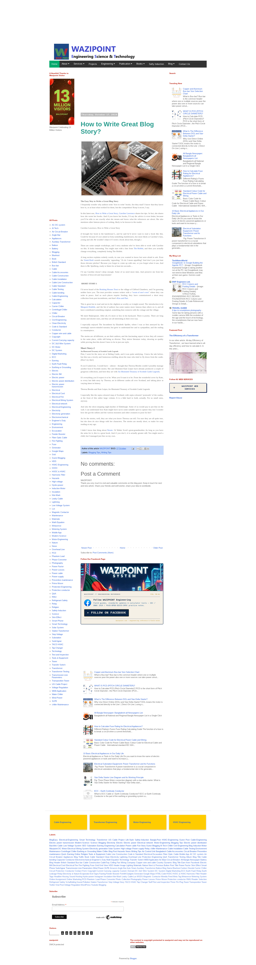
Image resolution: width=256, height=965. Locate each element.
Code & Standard (59, 326)
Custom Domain (127, 871)
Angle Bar (56, 235)
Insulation (56, 492)
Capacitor (56, 303)
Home (54, 64)
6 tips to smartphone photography (187, 310)
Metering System (59, 529)
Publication (125, 64)
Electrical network (59, 403)
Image (123, 865)
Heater (117, 865)
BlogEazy (53, 840)
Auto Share (131, 868)
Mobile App (56, 532)
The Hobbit (138, 248)
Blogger (133, 958)
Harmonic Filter (58, 475)
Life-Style (130, 840)
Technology (57, 651)
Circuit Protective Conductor (61, 871)
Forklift (123, 874)
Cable (54, 269)
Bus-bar (55, 265)
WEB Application (59, 691)
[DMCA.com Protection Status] (138, 948)
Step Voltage (57, 634)
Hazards (55, 478)
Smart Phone (57, 621)
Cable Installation (59, 279)
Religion (55, 607)
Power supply (58, 576)
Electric (55, 371)
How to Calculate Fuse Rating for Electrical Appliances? (118, 726)
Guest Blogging (58, 458)
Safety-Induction (59, 610)
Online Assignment (57, 879)
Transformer (57, 668)
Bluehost (55, 255)
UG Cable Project (59, 684)
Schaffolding (71, 882)
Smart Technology (60, 624)
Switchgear (57, 641)
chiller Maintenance (60, 704)
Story (122, 882)
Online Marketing (74, 879)
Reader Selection (199, 879)
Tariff (150, 882)
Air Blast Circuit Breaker (169, 860)
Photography (57, 563)
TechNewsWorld (179, 260)
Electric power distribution (63, 381)
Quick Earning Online (70, 854)
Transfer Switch (58, 665)
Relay (54, 604)
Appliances (56, 238)
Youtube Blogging (98, 885)
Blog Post (113, 851)
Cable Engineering (62, 822)
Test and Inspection (60, 654)
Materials (56, 519)
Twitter (52, 885)
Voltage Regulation (60, 687)
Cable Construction (60, 276)
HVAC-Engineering (60, 465)
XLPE (54, 701)
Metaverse (56, 526)
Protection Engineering (61, 587)
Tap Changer (57, 648)
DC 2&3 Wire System (61, 343)
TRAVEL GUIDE (179, 308)
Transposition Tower (60, 681)
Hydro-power (57, 485)
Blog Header (54, 862)
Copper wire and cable (61, 333)
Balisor (55, 245)
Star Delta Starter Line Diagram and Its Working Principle (119, 777)
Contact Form (81, 871)
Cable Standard (58, 286)
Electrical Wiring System (62, 400)
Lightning (56, 502)
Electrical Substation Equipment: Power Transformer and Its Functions (124, 764)
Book (54, 259)
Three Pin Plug (176, 882)
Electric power (58, 377)
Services (78, 64)
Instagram (99, 876)
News (54, 546)
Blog (170, 64)
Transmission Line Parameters (60, 676)
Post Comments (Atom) (103, 552)
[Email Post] (133, 448)
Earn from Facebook (190, 862)
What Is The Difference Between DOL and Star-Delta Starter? (120, 699)
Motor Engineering (142, 822)
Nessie (110, 430)
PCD (54, 553)
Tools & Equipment (60, 658)
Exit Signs (94, 874)
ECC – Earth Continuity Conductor (109, 791)
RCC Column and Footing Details (190, 285)
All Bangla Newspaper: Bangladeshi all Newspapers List (118, 713)
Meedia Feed (167, 876)
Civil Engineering (59, 320)
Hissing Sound (68, 876)
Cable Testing (58, 289)
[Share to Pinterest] (148, 448)
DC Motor (56, 347)
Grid (54, 454)
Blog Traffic (79, 857)
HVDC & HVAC (58, 471)
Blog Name (167, 868)
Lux (53, 509)
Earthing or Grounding (61, 367)
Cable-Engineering (60, 296)
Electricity (56, 410)
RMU (54, 597)
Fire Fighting (57, 441)
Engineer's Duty (59, 420)
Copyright (56, 337)
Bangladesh (161, 851)
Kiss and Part (122, 298)
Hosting (78, 876)
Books (139, 64)
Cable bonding (58, 293)
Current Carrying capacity (63, 340)
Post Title (174, 865)
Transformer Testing (60, 671)
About (65, 64)
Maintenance (57, 515)
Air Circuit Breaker (60, 232)
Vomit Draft (89, 260)
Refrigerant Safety (60, 600)
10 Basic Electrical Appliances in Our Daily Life (103, 753)
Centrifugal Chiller (59, 309)
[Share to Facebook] (145, 448)
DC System (57, 350)
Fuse (54, 444)
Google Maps (58, 451)
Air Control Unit (148, 851)
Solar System (58, 627)
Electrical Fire (58, 397)
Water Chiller (57, 694)
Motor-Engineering (60, 539)
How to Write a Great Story (106, 213)
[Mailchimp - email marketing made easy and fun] (109, 919)
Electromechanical (60, 417)
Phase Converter (59, 560)
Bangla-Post (155, 840)
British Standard (59, 262)
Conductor (56, 330)
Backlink (53, 845)
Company (131, 862)
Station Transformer (60, 631)
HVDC (55, 468)
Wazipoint (53, 848)
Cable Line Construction (62, 282)
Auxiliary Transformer (61, 242)
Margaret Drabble (88, 307)
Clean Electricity (59, 323)
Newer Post (86, 548)
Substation (56, 637)
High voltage (57, 481)
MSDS (140, 876)
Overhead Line (58, 549)
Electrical (56, 390)
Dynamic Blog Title (172, 862)
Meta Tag (177, 876)
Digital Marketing (59, 354)
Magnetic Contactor (60, 512)
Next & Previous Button (159, 865)
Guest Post (184, 840)
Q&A (54, 593)
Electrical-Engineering (61, 407)
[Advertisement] (80, 18)
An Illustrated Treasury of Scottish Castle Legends (139, 372)
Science (55, 614)
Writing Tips (106, 452)
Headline (58, 876)
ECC (54, 357)
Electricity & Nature (71, 874)
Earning (55, 360)
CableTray (105, 862)
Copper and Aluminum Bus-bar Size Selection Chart (116, 672)
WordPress (86, 885)
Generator (56, 448)
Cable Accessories (60, 272)
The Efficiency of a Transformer (184, 335)
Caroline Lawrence (127, 213)
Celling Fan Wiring (118, 862)
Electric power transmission (58, 385)
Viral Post (59, 885)
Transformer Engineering (105, 822)
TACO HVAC (57, 644)
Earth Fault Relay (59, 364)
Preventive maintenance (62, 580)
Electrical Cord (58, 393)
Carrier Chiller (58, 306)
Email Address (59, 904)
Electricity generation (61, 414)
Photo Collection (123, 879)
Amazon (113, 868)
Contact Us (184, 64)
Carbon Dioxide (187, 868)
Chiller (54, 313)
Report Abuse (175, 398)
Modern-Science (59, 536)
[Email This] (138, 448)
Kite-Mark (56, 495)
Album (189, 857)
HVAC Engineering (182, 822)
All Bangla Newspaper (190, 860)
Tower (54, 661)
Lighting (129, 865)
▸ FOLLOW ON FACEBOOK (106, 613)
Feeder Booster (58, 434)
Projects (93, 64)
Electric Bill (56, 374)
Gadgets (130, 874)
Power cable (57, 573)
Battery (55, 248)
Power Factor (58, 566)
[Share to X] (143, 448)
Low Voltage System (61, 505)
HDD (54, 461)
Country (160, 862)
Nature (55, 542)
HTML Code (160, 874)
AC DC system (58, 225)
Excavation (57, 431)
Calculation (56, 299)
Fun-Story (141, 845)
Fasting (102, 874)
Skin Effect (56, 617)
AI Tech (55, 228)
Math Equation (58, 522)
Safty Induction (156, 64)
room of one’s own (141, 292)
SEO (84, 845)
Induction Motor (58, 488)
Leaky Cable (57, 498)
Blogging (55, 252)
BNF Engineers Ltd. (181, 282)
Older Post (158, 548)
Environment (57, 427)
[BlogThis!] (140, 448)
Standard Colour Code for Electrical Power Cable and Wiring (120, 740)
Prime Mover (57, 583)
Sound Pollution (83, 882)
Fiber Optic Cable (59, 437)
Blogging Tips (94, 452)
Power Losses (58, 570)
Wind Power (57, 698)
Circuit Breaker (58, 316)
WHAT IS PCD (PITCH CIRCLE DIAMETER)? (114, 685)
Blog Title (197, 857)
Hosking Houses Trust (108, 289)
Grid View (103, 865)
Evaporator (85, 874)
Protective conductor (61, 590)
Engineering (107, 64)
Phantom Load (58, 556)
